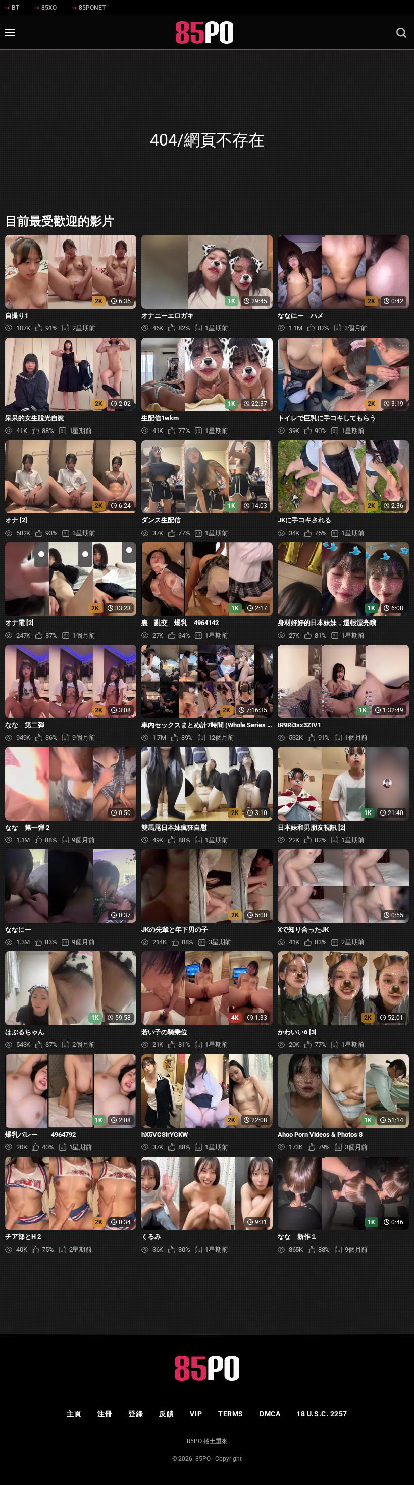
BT (15, 7)
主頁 (74, 1414)
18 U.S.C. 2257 (321, 1414)
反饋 (166, 1414)
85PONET (92, 7)
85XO (49, 7)
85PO (203, 1458)
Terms (230, 1414)
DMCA (270, 1414)
